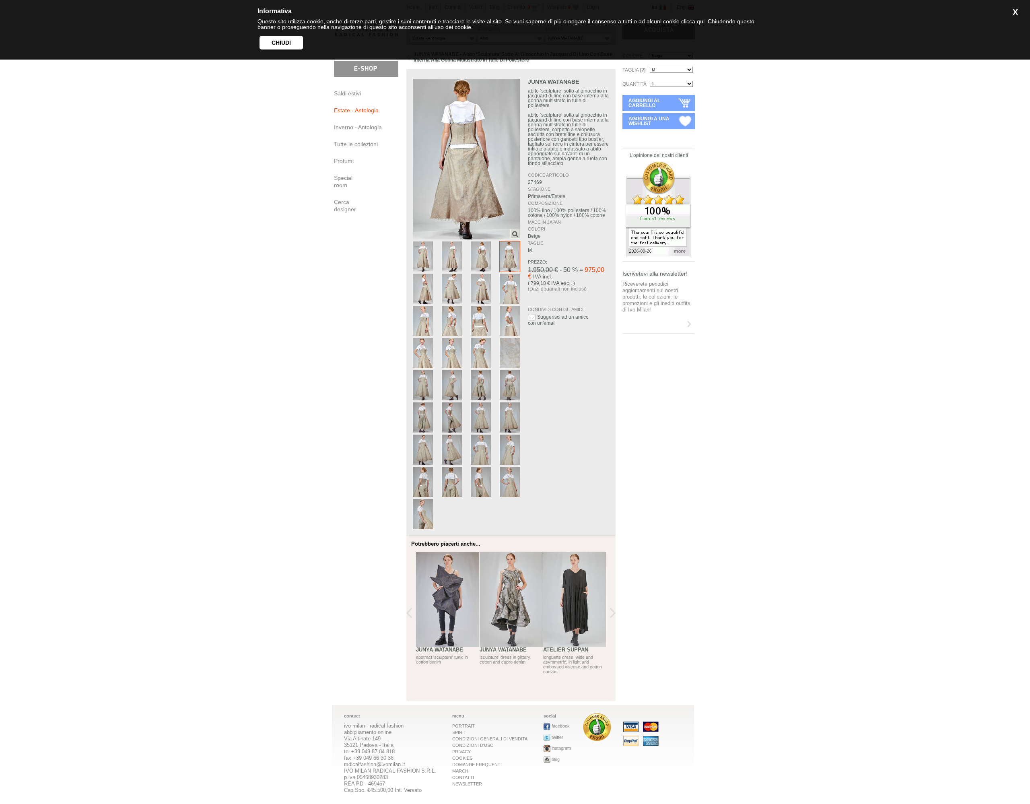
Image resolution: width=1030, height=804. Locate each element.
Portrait (463, 726)
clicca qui (693, 21)
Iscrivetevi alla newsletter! (655, 273)
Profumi (344, 161)
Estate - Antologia (356, 110)
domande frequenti (477, 764)
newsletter (467, 783)
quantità (634, 84)
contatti (463, 777)
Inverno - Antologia (358, 127)
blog (556, 759)
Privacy (461, 751)
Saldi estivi (347, 93)
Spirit (459, 732)
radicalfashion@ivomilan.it (374, 764)
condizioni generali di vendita (489, 738)
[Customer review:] (597, 739)
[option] (448, 617)
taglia (633, 70)
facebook (561, 726)
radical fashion (387, 726)
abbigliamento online (367, 732)
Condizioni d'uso (473, 745)
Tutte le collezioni (356, 144)
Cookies (462, 758)
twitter (557, 737)
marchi (461, 771)
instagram (561, 748)
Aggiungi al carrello (644, 103)
